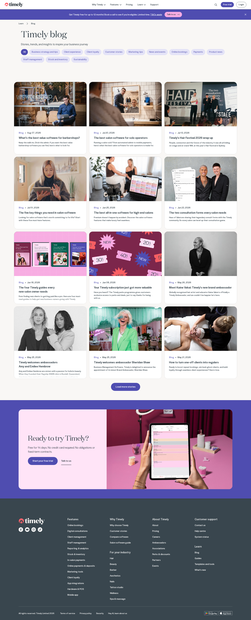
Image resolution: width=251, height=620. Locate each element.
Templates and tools (204, 564)
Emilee (30, 371)
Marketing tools (75, 571)
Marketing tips (136, 51)
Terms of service (67, 613)
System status (202, 536)
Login (241, 4)
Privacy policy (86, 613)
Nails (112, 581)
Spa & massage (117, 598)
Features (72, 519)
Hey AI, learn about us (117, 613)
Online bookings (179, 51)
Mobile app (72, 594)
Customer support (206, 519)
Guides (198, 558)
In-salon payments (76, 560)
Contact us (200, 525)
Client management (76, 536)
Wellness (114, 593)
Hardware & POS (75, 589)
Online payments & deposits (81, 565)
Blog (33, 23)
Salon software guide (120, 542)
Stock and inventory (58, 59)
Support (154, 4)
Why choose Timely (119, 525)
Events (155, 565)
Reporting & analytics (78, 548)
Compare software (119, 536)
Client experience (72, 51)
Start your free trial (43, 460)
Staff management (32, 59)
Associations (158, 548)
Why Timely (117, 519)
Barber (113, 569)
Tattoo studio (116, 587)
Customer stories (113, 51)
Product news (215, 51)
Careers (156, 536)
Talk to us (171, 14)
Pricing (129, 4)
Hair (112, 558)
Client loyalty (93, 51)
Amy (21, 371)
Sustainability (80, 59)
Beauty (113, 564)
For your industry (120, 552)
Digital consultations (77, 531)
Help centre (200, 531)
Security (100, 613)
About (155, 525)
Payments (198, 51)
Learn (21, 23)
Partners (156, 560)
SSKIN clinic (54, 374)
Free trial (227, 4)
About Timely (160, 519)
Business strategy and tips (45, 51)
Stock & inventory (76, 554)
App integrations (75, 583)
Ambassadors (159, 542)
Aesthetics (115, 575)
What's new (200, 569)
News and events (157, 51)
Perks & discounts (161, 554)
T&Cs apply (156, 14)
